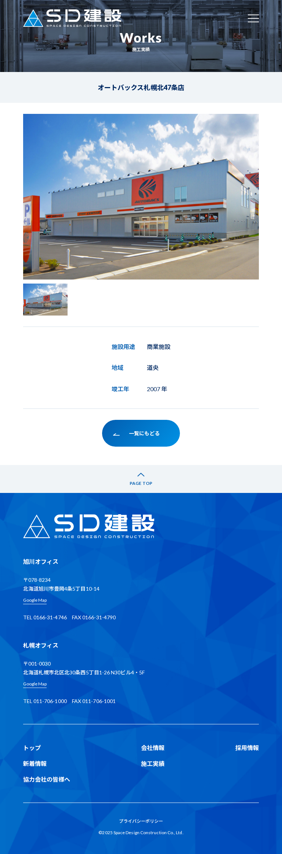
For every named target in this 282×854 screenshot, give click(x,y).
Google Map (35, 600)
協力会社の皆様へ (46, 779)
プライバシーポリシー (141, 821)
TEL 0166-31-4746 (45, 617)
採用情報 (247, 747)
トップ (32, 747)
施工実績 (152, 763)
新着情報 (35, 763)
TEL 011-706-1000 (45, 701)
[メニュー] (253, 18)
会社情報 (152, 747)
